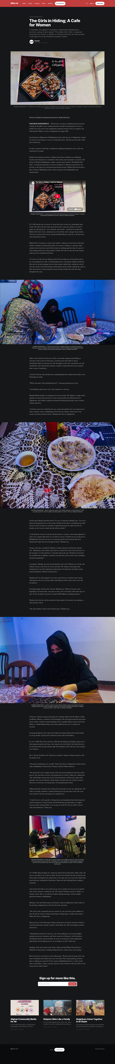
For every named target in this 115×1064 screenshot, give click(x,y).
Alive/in (37, 41)
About (30, 3)
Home (24, 3)
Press (43, 3)
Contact (37, 3)
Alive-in (14, 3)
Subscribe (100, 3)
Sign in (92, 3)
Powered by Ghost (99, 1048)
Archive (50, 3)
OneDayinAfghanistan (35, 17)
